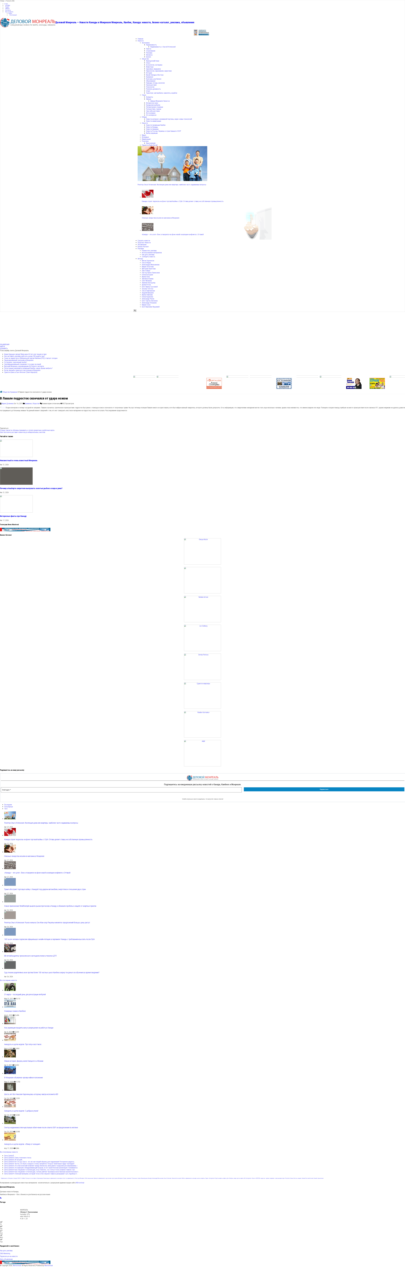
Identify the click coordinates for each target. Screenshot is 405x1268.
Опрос (148, 63)
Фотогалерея (150, 113)
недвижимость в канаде (190, 1178)
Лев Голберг (146, 271)
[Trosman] (354, 383)
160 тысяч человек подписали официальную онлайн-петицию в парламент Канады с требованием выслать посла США (49, 939)
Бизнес (148, 57)
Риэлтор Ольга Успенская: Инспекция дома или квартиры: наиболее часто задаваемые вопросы (172, 185)
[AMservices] (191, 383)
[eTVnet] (331, 383)
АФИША (7, 8)
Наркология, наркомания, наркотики (159, 71)
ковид (235, 1178)
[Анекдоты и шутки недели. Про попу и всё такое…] (10, 1040)
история (109, 1178)
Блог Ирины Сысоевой (150, 287)
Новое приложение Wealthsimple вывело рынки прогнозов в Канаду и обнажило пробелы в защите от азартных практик (50, 906)
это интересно (33, 1178)
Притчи (253, 1178)
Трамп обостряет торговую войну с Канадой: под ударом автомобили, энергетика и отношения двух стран (45, 889)
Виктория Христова (149, 269)
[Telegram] (8, 1198)
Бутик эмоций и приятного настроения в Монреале (22, 370)
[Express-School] (377, 383)
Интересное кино (152, 103)
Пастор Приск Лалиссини (151, 273)
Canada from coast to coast (307, 1178)
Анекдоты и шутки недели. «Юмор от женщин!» (22, 1144)
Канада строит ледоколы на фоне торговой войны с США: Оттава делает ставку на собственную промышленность (182, 201)
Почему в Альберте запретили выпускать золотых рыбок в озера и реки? (31, 488)
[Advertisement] (202, 327)
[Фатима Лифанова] (144, 383)
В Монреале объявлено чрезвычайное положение (23, 1077)
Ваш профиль (9, 12)
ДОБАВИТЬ (4, 349)
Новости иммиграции (153, 121)
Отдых (144, 95)
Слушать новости (144, 241)
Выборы (231, 1178)
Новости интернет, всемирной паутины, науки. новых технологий (169, 119)
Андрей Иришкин (148, 293)
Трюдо (124, 1178)
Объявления (142, 245)
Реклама (149, 53)
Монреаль (10, 1178)
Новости (141, 41)
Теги (5, 809)
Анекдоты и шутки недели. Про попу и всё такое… (23, 1044)
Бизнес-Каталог (143, 247)
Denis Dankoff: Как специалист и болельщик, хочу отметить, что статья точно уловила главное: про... (40, 1170)
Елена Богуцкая (147, 275)
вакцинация (90, 1178)
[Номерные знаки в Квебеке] (10, 1007)
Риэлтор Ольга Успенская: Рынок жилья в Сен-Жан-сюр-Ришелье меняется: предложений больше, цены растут (47, 922)
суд (106, 1178)
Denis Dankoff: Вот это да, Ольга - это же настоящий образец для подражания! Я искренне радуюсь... (39, 1162)
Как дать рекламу (148, 255)
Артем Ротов (146, 285)
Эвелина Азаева (147, 279)
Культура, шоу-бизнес (153, 79)
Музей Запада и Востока (154, 75)
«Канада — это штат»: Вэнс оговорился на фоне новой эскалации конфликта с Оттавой (173, 234)
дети (228, 1178)
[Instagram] (6, 1198)
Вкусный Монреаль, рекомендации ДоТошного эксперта (24, 366)
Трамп (206, 1178)
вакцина (135, 1178)
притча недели (240, 1178)
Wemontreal (17, 1266)
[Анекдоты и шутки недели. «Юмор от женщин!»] (10, 1140)
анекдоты (202, 1178)
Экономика (146, 43)
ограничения (320, 1178)
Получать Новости (144, 243)
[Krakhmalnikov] (237, 383)
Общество (145, 59)
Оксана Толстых (147, 289)
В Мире (144, 117)
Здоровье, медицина (153, 69)
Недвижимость (151, 45)
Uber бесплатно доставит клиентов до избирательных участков (22, 432)
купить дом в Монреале (117, 1178)
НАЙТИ (2, 347)
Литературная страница (154, 107)
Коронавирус (40, 1178)
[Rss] (0, 1198)
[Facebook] (2, 1198)
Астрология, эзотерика (154, 65)
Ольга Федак (146, 263)
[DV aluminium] (284, 383)
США (86, 1178)
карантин (263, 1178)
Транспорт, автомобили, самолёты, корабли (161, 93)
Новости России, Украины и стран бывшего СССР (163, 131)
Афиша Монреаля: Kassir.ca (160, 101)
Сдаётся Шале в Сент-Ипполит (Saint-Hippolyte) (20, 372)
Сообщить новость (148, 257)
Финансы (149, 55)
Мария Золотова (148, 267)
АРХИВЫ (7, 5)
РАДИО (7, 7)
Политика (145, 141)
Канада (15, 1178)
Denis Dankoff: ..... (10, 1156)
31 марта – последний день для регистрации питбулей (25, 994)
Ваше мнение (150, 143)
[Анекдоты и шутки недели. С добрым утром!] (10, 1107)
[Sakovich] (168, 383)
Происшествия (151, 85)
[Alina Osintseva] (214, 383)
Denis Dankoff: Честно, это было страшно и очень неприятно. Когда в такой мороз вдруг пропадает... (39, 1164)
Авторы (140, 259)
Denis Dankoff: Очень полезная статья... (18, 1158)
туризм (267, 1178)
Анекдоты (149, 97)
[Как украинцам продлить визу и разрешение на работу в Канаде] (10, 1024)
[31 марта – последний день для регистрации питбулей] (10, 990)
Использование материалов (152, 253)
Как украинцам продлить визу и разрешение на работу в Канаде (28, 1028)
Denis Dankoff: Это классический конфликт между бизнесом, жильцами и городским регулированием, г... (41, 1166)
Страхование (150, 51)
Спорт (148, 91)
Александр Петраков (149, 303)
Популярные (8, 807)
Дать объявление (6, 1259)
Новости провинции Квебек (155, 125)
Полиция (27, 1178)
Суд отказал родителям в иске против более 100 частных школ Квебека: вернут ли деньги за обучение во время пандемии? (51, 972)
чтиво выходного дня (280, 1178)
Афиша (148, 99)
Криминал (149, 77)
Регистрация (13, 15)
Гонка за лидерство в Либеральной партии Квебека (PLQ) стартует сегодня (30, 358)
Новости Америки (152, 129)
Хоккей (315, 1178)
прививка (129, 1178)
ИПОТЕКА (258, 1178)
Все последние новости (8, 980)
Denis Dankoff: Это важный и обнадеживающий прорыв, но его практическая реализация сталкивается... (41, 1168)
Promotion (287, 1178)
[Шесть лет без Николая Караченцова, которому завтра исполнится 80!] (10, 1090)
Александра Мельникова (150, 265)
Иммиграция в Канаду (146, 1178)
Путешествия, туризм (153, 109)
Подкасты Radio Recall (149, 145)
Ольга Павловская (148, 291)
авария (299, 1178)
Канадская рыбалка (153, 105)
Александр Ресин (148, 299)
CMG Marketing (5, 1253)
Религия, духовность (153, 89)
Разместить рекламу (149, 251)
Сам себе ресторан (153, 111)
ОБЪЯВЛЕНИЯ (4, 345)
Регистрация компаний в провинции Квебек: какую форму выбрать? (28, 368)
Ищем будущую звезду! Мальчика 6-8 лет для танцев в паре (25, 354)
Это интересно (151, 115)
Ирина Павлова (147, 295)
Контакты (8, 10)
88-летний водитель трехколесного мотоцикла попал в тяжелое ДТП (30, 956)
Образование (150, 81)
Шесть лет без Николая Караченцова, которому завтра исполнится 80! (31, 1094)
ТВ (132, 1178)
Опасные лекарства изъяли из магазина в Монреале (160, 218)
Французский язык (152, 61)
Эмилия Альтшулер (148, 283)
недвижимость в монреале (56, 1178)
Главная (140, 39)
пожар (139, 1178)
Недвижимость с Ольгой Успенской (163, 47)
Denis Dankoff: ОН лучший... (13, 1160)
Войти (10, 13)
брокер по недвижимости (99, 1178)
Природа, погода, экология (155, 83)
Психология (150, 87)
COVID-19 (19, 1178)
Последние (8, 805)
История (149, 73)
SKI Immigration (247, 1178)
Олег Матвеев (147, 281)
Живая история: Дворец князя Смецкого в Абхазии (23, 1061)
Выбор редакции (152, 133)
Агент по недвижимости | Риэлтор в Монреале (73, 1178)
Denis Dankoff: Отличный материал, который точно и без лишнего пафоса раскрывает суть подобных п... (41, 1174)
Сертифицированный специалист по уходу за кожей (22, 364)
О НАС (6, 4)
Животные (149, 67)
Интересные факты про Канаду (13, 516)
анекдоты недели (222, 1178)
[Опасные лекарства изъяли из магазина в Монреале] (147, 214)
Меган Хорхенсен (148, 261)
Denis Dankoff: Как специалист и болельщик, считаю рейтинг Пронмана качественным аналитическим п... (41, 1172)
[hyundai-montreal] (261, 383)
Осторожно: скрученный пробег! (15, 362)
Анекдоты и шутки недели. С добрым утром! (21, 1111)
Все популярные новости (9, 1152)
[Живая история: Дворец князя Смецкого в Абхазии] (10, 1057)
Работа (148, 49)
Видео (144, 135)
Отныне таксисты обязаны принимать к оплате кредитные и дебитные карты (27, 430)
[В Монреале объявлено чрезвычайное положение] (10, 1073)
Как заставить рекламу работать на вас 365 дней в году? (24, 356)
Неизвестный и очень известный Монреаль (18, 460)
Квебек (23, 1178)
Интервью (145, 137)
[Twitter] (4, 1198)
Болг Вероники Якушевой (150, 307)
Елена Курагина (147, 297)
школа (198, 1178)
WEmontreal (80, 1183)
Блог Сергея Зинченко (150, 301)
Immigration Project (213, 1178)
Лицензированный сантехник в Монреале (18, 360)
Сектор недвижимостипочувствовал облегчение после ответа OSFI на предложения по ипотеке (41, 1127)
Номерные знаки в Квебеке (15, 1011)
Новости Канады (152, 127)
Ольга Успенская (167, 1178)
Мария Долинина (7, 404)
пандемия (271, 1178)
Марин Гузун (146, 305)
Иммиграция (146, 139)
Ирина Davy (146, 277)
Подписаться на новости (9, 1256)
